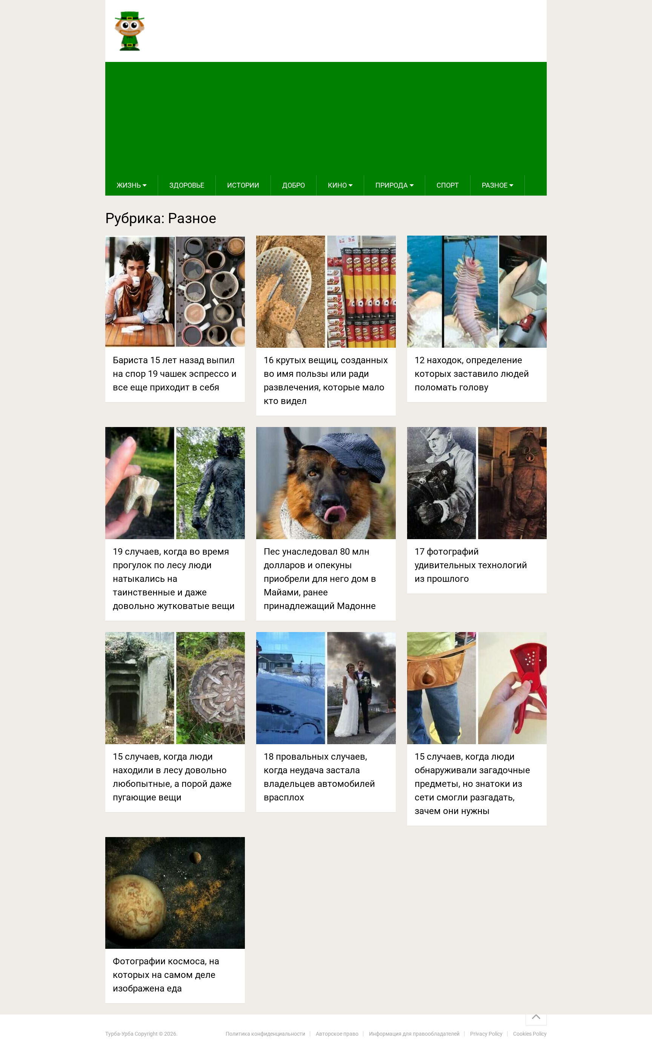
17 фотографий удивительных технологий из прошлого (471, 565)
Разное (494, 185)
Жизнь (129, 185)
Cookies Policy (530, 1034)
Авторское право (337, 1034)
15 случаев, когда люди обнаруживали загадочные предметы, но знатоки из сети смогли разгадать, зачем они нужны (472, 783)
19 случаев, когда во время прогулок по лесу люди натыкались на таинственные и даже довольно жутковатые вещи (174, 578)
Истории (243, 185)
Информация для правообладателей (414, 1034)
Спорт (448, 185)
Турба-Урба (119, 1034)
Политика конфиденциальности (265, 1034)
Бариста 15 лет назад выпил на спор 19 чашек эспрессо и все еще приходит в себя (175, 374)
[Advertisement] (326, 118)
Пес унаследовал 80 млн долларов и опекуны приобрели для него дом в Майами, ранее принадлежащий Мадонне (320, 578)
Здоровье (186, 185)
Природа (391, 185)
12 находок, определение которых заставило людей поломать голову (472, 374)
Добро (293, 185)
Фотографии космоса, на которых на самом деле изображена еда (166, 975)
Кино (337, 185)
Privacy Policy (486, 1034)
